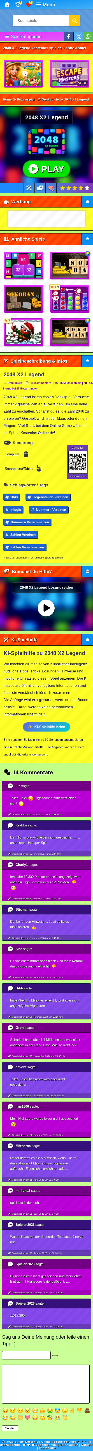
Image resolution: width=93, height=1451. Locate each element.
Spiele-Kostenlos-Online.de (35, 1441)
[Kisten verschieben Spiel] (70, 265)
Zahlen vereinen (22, 535)
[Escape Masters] (70, 74)
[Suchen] (74, 20)
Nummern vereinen (50, 509)
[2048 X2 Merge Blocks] (23, 265)
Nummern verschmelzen (29, 522)
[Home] (8, 4)
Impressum (47, 1448)
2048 (13, 497)
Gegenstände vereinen (50, 497)
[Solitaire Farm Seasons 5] (23, 74)
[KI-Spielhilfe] (29, 188)
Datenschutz (69, 1445)
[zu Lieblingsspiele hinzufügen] (51, 188)
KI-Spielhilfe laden (49, 727)
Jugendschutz (46, 1445)
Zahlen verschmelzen (26, 547)
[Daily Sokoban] (23, 299)
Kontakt (87, 1445)
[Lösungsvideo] (40, 188)
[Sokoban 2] (70, 332)
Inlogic (15, 509)
